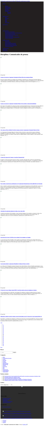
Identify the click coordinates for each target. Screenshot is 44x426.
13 (3, 328)
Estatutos (6, 11)
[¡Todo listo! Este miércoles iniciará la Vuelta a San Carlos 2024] (13, 207)
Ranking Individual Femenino (10, 43)
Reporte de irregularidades (10, 31)
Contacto (4, 421)
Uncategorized (5, 369)
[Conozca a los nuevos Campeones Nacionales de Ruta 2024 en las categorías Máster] (13, 74)
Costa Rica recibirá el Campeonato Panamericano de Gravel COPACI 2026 (17, 418)
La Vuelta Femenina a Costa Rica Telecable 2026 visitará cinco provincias (17, 413)
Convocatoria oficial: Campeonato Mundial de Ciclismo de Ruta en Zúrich (14, 263)
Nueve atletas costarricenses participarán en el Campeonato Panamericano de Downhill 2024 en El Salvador (21, 183)
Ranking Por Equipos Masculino (11, 45)
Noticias (4, 365)
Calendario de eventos (7, 398)
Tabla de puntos (8, 42)
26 (3, 342)
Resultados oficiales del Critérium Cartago (12, 377)
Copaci (4, 359)
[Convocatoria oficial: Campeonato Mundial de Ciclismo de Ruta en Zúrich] (13, 260)
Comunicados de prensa (7, 358)
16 (3, 331)
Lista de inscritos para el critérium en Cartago (13, 378)
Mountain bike (5, 364)
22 (3, 338)
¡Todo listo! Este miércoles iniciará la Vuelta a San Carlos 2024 (12, 211)
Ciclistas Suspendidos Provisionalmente (12, 37)
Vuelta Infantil (5, 371)
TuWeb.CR (25, 424)
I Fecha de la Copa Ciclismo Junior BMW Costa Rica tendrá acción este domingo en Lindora (18, 290)
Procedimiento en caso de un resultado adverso (13, 32)
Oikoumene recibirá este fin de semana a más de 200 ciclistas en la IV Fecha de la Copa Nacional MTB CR (21, 316)
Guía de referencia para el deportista (11, 34)
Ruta (6, 17)
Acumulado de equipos (9, 46)
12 (3, 327)
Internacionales (5, 363)
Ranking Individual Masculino (10, 44)
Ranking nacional (6, 399)
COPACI (9, 13)
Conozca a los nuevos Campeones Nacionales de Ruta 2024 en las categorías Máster (16, 77)
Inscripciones (5, 50)
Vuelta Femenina (6, 370)
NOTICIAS (5, 49)
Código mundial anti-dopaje (10, 33)
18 (3, 334)
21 (3, 337)
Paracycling (7, 22)
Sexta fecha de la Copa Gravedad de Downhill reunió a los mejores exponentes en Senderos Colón (22, 376)
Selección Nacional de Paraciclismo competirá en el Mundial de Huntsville (18, 379)
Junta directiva (7, 7)
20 (3, 336)
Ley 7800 (7, 9)
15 (3, 330)
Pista (6, 20)
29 (3, 345)
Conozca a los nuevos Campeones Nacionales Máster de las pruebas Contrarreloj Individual (18, 103)
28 (3, 344)
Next (1, 347)
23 (3, 339)
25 (3, 341)
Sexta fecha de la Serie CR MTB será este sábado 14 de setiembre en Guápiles (15, 237)
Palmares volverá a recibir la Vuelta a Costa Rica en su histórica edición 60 (18, 380)
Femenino (7, 18)
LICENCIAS (5, 24)
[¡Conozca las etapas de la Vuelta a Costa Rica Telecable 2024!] (13, 154)
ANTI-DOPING (6, 30)
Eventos (4, 361)
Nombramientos (8, 8)
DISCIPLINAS (5, 16)
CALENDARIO (6, 48)
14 (3, 329)
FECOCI (9, 12)
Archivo (1, 384)
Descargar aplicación (6, 406)
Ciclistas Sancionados (9, 38)
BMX (6, 21)
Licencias (4, 420)
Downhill (4, 360)
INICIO (4, 3)
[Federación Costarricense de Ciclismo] (15, 0)
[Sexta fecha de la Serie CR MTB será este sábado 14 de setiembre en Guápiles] (13, 234)
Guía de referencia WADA (7, 401)
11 (3, 326)
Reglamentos (7, 10)
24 (3, 340)
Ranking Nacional (6, 40)
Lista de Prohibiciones (7, 402)
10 (3, 325)
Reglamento (7, 41)
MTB (6, 19)
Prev (1, 322)
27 (3, 343)
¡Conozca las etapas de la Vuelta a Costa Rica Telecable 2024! (12, 157)
